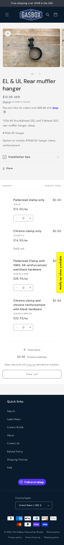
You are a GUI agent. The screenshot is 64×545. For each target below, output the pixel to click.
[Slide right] (40, 74)
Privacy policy (15, 537)
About (10, 435)
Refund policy (53, 532)
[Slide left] (24, 74)
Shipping (7, 101)
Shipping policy (51, 537)
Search (11, 411)
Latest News (14, 419)
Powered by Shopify (34, 531)
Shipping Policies (17, 459)
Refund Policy (15, 451)
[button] (7, 15)
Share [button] (9, 168)
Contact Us (13, 443)
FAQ (9, 467)
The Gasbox (18, 531)
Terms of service (33, 537)
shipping (30, 364)
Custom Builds (15, 427)
